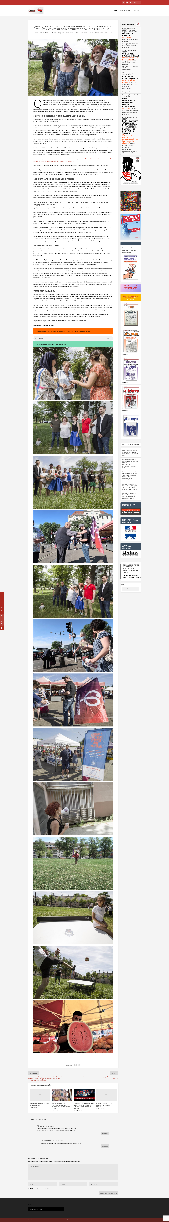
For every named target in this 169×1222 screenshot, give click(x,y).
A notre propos (125, 10)
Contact (137, 10)
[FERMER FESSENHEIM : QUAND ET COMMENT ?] (40, 1095)
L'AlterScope (130, 290)
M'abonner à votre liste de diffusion (41, 1189)
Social (101, 33)
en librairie (131, 298)
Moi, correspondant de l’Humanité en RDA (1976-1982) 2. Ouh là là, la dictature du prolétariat (130, 486)
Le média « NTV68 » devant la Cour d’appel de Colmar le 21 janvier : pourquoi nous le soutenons (84, 1106)
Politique (96, 33)
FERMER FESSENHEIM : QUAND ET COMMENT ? (39, 1104)
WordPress (73, 1220)
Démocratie (69, 33)
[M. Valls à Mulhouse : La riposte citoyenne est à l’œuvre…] (106, 1095)
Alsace (63, 33)
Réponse (105, 1134)
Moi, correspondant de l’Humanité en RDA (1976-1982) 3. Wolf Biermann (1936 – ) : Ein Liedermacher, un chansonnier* (130, 476)
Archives (123, 584)
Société (106, 33)
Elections (76, 33)
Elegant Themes (48, 1220)
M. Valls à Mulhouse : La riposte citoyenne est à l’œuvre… (104, 1105)
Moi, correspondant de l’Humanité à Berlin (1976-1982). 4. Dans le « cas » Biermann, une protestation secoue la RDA (130, 463)
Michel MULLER (45, 33)
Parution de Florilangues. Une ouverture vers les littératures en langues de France (130, 453)
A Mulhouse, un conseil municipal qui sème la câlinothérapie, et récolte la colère (61, 1106)
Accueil (115, 10)
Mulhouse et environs (86, 33)
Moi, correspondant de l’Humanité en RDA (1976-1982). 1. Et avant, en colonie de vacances (130, 496)
